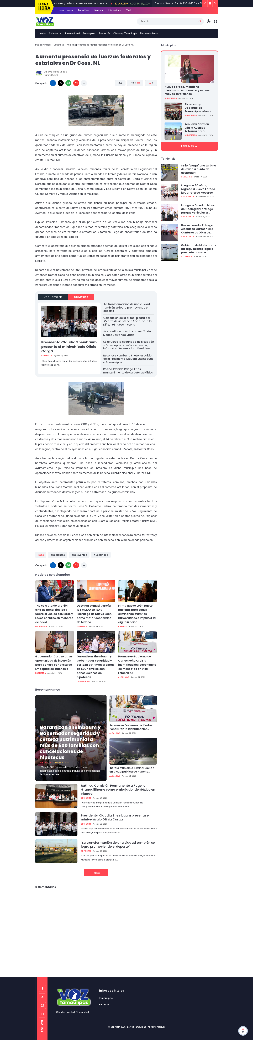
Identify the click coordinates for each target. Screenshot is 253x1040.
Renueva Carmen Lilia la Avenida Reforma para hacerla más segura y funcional (199, 127)
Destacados (83, 681)
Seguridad (59, 44)
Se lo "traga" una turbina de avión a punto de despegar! (198, 169)
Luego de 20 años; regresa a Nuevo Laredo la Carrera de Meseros (198, 189)
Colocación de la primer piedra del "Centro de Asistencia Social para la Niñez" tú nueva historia (127, 321)
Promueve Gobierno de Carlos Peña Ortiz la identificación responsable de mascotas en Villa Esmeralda (137, 665)
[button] (133, 96)
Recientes (186, 177)
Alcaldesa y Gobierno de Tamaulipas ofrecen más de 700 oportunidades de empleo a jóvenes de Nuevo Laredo (199, 108)
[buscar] (199, 21)
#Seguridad (101, 554)
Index (96, 872)
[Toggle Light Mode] (209, 21)
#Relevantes (79, 554)
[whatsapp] (68, 83)
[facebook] (53, 83)
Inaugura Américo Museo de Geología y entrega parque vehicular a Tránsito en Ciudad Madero (198, 209)
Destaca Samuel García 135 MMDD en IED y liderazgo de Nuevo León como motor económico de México (94, 614)
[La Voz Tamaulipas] (45, 21)
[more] (84, 83)
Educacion (97, 3)
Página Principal (43, 44)
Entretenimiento (149, 33)
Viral (128, 10)
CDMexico (81, 297)
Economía (104, 33)
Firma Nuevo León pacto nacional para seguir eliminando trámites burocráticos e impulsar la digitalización (137, 614)
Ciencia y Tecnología (125, 33)
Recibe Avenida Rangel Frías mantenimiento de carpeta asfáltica (128, 370)
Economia (82, 626)
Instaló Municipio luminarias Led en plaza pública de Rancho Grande (131, 770)
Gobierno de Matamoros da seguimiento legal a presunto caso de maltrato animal (198, 249)
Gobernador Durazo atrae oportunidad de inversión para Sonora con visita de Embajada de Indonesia (53, 663)
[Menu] (215, 21)
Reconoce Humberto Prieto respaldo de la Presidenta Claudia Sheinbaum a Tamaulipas (128, 359)
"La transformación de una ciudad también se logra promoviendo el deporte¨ (126, 307)
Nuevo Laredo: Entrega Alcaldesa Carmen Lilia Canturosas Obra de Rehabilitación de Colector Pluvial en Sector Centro (197, 229)
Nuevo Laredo (66, 10)
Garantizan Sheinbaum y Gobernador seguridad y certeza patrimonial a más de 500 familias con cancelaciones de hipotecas (95, 667)
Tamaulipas (83, 10)
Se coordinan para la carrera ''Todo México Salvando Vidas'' (127, 333)
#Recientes (58, 554)
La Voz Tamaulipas (136, 1027)
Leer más (187, 146)
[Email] (76, 83)
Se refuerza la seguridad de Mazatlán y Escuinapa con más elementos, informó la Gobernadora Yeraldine (128, 345)
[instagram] (42, 1005)
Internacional (114, 10)
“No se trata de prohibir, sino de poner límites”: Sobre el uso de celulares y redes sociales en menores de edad (54, 614)
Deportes (86, 851)
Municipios (89, 33)
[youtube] (42, 1014)
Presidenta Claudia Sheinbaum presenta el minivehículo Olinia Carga (69, 347)
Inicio (43, 33)
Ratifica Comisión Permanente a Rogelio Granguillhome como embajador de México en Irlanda (118, 789)
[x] (61, 83)
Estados (53, 33)
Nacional (98, 10)
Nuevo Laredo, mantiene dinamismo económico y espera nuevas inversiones (187, 90)
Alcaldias (123, 677)
